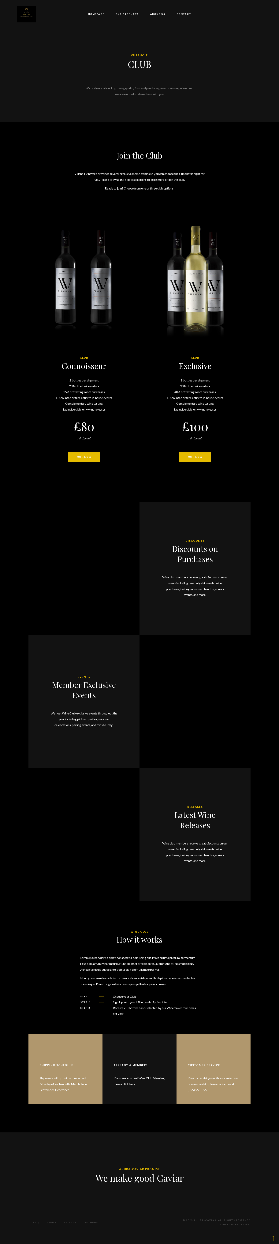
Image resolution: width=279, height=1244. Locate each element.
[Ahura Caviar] (26, 14)
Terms (51, 1222)
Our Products (127, 14)
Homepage (96, 14)
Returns (91, 1222)
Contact (184, 14)
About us (157, 14)
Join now (84, 456)
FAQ (36, 1222)
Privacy (70, 1222)
